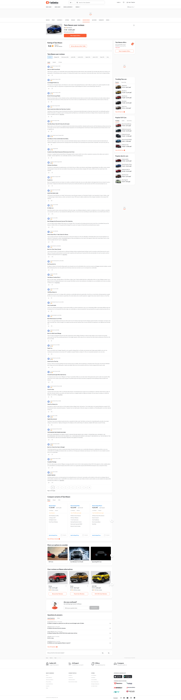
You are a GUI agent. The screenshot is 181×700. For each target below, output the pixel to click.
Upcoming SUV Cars (97, 561)
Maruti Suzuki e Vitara (127, 164)
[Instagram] (131, 698)
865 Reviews (69, 27)
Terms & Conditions (49, 679)
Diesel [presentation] (54, 500)
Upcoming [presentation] (123, 82)
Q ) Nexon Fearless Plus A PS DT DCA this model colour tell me (62, 633)
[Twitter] (124, 698)
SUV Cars (51, 561)
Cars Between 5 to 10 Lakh (76, 561)
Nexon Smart (52, 505)
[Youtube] (127, 698)
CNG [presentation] (59, 500)
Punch (71, 586)
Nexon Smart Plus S (97, 505)
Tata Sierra (124, 90)
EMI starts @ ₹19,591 (69, 32)
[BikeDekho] (118, 683)
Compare (64, 535)
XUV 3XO (94, 586)
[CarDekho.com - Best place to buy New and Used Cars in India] (52, 2)
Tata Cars (121, 111)
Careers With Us (49, 677)
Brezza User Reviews (57, 593)
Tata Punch (124, 85)
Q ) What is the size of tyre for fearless (56, 628)
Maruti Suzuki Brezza (126, 124)
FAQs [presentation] (58, 618)
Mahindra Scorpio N (126, 129)
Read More (62, 114)
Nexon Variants (54, 538)
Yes (103, 653)
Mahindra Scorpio (126, 134)
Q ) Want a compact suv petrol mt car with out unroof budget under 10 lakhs (65, 623)
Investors (47, 686)
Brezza (50, 586)
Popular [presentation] (117, 82)
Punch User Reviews (79, 593)
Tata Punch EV (125, 174)
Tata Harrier (124, 96)
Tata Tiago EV (125, 180)
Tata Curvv (124, 106)
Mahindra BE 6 (125, 159)
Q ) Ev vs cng (50, 638)
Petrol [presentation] (48, 500)
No (108, 653)
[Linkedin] (134, 698)
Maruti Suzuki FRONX (127, 139)
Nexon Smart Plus (75, 505)
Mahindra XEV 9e (126, 169)
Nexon (48, 20)
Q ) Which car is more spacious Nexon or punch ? (59, 643)
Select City (131, 7)
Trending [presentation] (117, 120)
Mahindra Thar (125, 144)
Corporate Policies (49, 683)
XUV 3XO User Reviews (101, 593)
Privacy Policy (48, 681)
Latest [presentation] (123, 120)
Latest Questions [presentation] (51, 618)
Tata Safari (124, 101)
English (118, 2)
